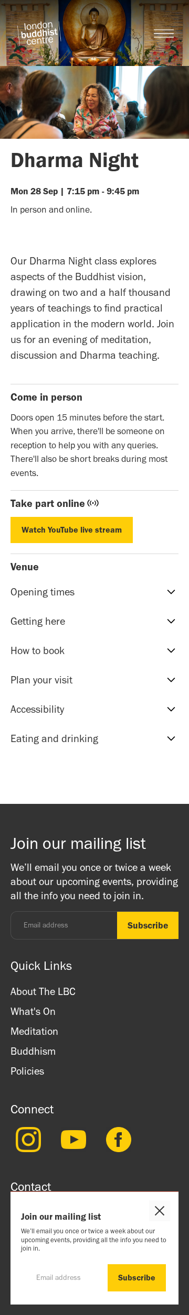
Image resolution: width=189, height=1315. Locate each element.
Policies (27, 1071)
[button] (164, 33)
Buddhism (33, 1051)
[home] (39, 33)
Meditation (34, 1031)
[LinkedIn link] (25, 1139)
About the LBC (43, 991)
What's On (33, 1011)
